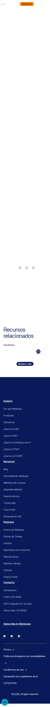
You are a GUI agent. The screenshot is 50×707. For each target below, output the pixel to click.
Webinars (10, 23)
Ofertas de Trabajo (12, 536)
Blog (5, 469)
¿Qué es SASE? (11, 429)
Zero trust (33, 284)
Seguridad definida (12, 489)
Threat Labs (9, 503)
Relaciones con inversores (16, 550)
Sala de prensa (10, 556)
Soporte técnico (11, 496)
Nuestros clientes (12, 563)
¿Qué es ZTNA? (11, 449)
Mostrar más (25, 363)
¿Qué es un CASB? (13, 456)
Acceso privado (10, 284)
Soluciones (9, 422)
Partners (7, 570)
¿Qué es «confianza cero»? (17, 442)
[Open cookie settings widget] (4, 702)
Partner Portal (10, 577)
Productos (8, 415)
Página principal (10, 19)
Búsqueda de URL (12, 516)
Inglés (6, 297)
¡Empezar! (27, 4)
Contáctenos (10, 590)
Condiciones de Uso (13, 669)
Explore (7, 401)
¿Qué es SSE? (10, 435)
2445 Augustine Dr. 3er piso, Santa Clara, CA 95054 (17, 607)
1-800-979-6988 (12, 597)
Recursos (28, 19)
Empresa (8, 521)
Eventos (7, 543)
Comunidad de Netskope (15, 476)
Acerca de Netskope (13, 529)
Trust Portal (9, 509)
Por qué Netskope (12, 408)
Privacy (7, 649)
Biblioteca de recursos (14, 482)
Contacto (9, 582)
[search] (38, 4)
